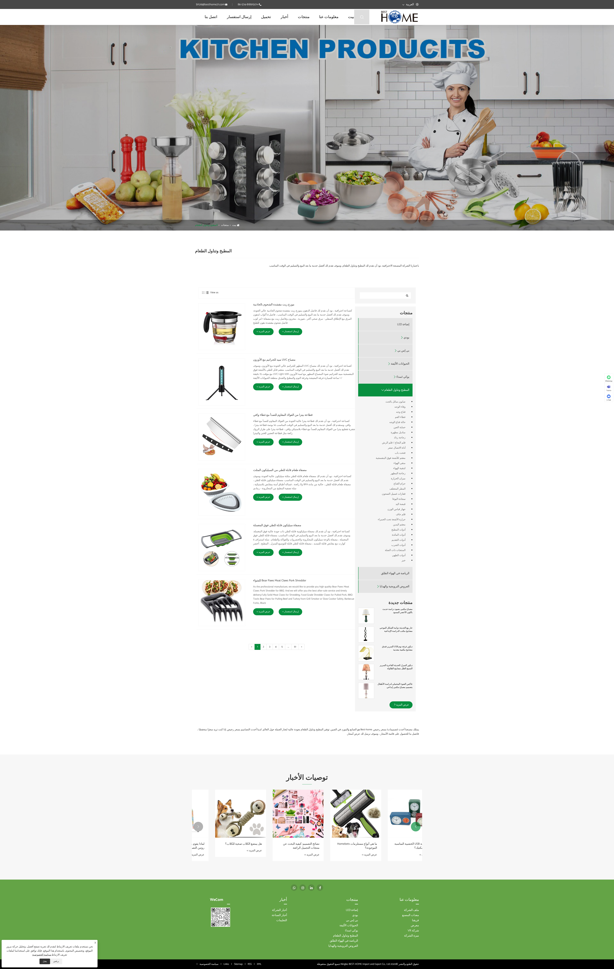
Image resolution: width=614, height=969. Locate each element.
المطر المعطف (397, 489)
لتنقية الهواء (399, 468)
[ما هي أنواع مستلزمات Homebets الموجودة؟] (278, 814)
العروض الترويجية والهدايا (394, 587)
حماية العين (399, 427)
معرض (415, 925)
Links (226, 964)
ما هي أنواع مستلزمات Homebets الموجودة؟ (279, 846)
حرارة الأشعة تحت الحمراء (391, 519)
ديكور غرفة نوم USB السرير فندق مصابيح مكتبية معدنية (397, 648)
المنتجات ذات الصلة (395, 550)
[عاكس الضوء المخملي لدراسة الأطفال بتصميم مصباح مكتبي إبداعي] (366, 691)
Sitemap (238, 964)
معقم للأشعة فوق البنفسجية (390, 458)
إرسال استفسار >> (290, 331)
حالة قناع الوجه (397, 422)
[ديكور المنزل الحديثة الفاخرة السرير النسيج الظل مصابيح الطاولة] (366, 672)
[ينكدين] (311, 887)
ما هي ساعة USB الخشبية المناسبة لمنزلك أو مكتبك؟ (337, 846)
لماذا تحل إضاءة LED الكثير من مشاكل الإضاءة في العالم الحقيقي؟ (394, 846)
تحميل (266, 17)
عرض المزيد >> (263, 331)
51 (295, 647)
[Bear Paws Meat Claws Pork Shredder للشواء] (221, 602)
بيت (351, 17)
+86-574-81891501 (248, 4)
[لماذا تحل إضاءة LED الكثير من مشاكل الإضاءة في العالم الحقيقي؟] (393, 814)
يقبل (45, 961)
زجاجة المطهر (398, 473)
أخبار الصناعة (279, 915)
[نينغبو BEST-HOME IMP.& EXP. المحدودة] (399, 17)
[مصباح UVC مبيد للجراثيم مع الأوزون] (221, 381)
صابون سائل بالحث (395, 402)
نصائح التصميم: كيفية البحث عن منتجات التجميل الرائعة (223, 846)
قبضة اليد (400, 504)
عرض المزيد (402, 705)
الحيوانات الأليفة (400, 364)
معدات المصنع (410, 915)
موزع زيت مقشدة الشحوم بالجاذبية (273, 304)
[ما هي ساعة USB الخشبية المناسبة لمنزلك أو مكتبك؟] (335, 814)
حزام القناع (399, 484)
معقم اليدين (399, 524)
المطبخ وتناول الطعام (206, 225)
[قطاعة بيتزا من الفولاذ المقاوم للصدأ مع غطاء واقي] (221, 437)
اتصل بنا (211, 17)
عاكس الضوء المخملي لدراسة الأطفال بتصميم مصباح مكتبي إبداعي (395, 686)
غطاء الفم (400, 417)
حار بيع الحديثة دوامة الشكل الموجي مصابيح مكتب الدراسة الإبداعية (396, 629)
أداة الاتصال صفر (396, 448)
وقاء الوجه (399, 407)
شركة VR (413, 930)
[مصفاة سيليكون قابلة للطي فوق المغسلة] (221, 547)
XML (259, 964)
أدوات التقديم (398, 540)
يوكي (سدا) (402, 377)
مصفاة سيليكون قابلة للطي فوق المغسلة (277, 525)
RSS (250, 964)
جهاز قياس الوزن (396, 509)
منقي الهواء (399, 463)
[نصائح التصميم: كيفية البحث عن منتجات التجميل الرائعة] (220, 814)
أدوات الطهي (398, 555)
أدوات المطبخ (398, 530)
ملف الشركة (411, 910)
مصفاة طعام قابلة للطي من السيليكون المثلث (280, 470)
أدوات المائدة (398, 535)
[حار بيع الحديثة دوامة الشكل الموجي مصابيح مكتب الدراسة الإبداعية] (366, 634)
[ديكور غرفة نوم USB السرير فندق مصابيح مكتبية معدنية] (366, 653)
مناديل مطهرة (398, 432)
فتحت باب (400, 453)
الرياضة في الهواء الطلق (395, 573)
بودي (406, 338)
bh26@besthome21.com (210, 4)
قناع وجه (400, 412)
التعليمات (281, 920)
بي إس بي (403, 351)
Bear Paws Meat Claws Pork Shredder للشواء (279, 580)
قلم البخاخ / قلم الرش (393, 443)
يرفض (56, 961)
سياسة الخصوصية (209, 964)
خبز (403, 560)
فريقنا (415, 920)
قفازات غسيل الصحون (393, 494)
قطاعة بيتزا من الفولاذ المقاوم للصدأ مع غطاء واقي (283, 415)
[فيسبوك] (320, 887)
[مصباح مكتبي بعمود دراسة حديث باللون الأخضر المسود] (366, 616)
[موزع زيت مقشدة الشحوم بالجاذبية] (221, 326)
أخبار (284, 17)
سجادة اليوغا (398, 499)
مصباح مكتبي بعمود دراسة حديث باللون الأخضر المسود (397, 611)
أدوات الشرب (398, 545)
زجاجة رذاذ (399, 437)
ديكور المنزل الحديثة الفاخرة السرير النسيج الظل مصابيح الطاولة (396, 667)
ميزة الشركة (411, 935)
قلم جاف (400, 514)
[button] (416, 826)
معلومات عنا (328, 17)
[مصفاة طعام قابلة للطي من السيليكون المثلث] (221, 492)
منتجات (304, 17)
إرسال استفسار (239, 17)
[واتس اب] (294, 887)
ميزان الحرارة (398, 478)
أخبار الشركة (279, 910)
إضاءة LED (403, 325)
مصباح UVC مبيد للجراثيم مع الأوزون (274, 360)
